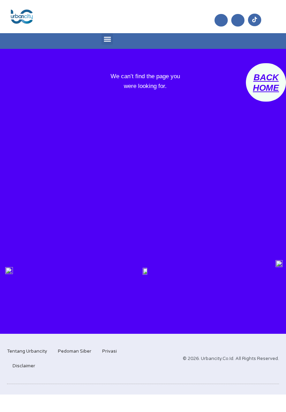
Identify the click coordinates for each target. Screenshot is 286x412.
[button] (107, 39)
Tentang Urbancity (27, 351)
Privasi (109, 351)
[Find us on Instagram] (221, 20)
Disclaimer (24, 366)
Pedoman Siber (74, 351)
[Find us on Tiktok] (254, 20)
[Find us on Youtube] (237, 20)
